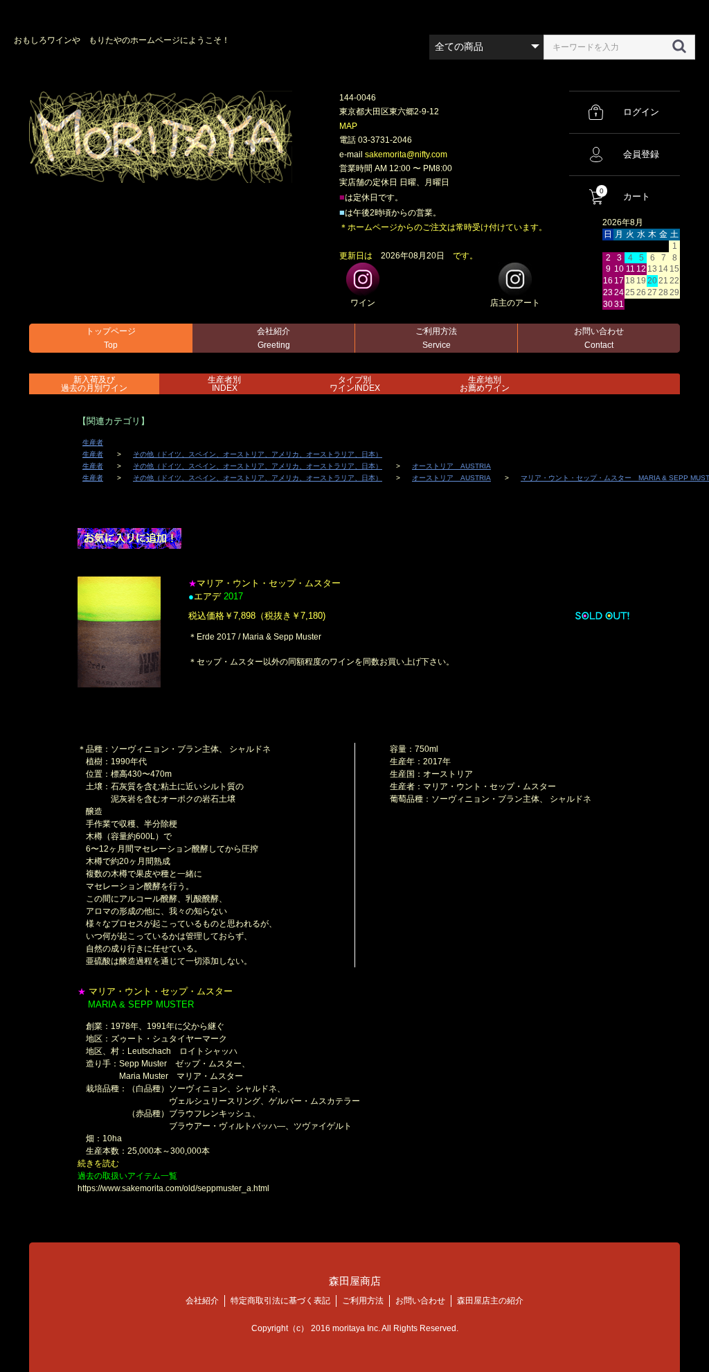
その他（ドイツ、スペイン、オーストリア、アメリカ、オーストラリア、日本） (257, 454)
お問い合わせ (599, 338)
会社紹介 (273, 338)
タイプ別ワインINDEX (355, 384)
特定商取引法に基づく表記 (280, 1300)
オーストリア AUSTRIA (451, 466)
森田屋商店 (355, 1281)
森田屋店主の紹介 (490, 1300)
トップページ (111, 338)
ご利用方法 (436, 338)
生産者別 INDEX (224, 384)
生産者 (92, 442)
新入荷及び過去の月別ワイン (94, 384)
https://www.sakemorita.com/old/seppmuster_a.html (173, 1188)
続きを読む (98, 1163)
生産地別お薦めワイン (485, 384)
